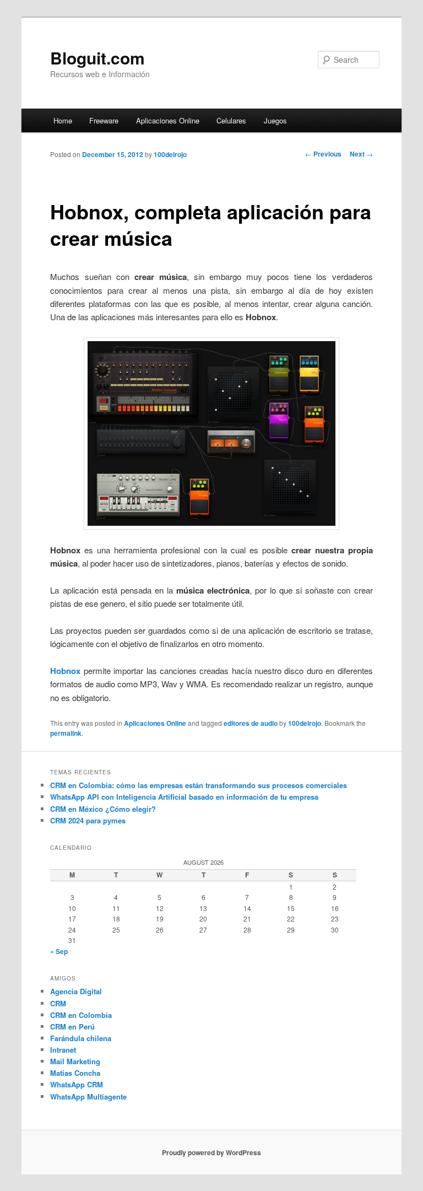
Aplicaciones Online (167, 120)
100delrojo (170, 154)
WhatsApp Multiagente (88, 1096)
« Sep (59, 951)
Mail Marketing (75, 1061)
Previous (323, 154)
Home (62, 120)
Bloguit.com (97, 57)
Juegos (275, 120)
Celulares (231, 120)
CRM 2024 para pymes (88, 820)
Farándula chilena (80, 1038)
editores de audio (251, 723)
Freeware (103, 120)
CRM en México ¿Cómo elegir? (103, 809)
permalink (66, 733)
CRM (58, 1003)
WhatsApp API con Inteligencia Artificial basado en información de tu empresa (184, 796)
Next (361, 154)
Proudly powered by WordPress (211, 1152)
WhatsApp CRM (76, 1084)
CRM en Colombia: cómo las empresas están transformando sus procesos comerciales (198, 785)
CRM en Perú (72, 1026)
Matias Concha (75, 1073)
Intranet (63, 1049)
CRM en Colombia (81, 1015)
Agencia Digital (76, 991)
